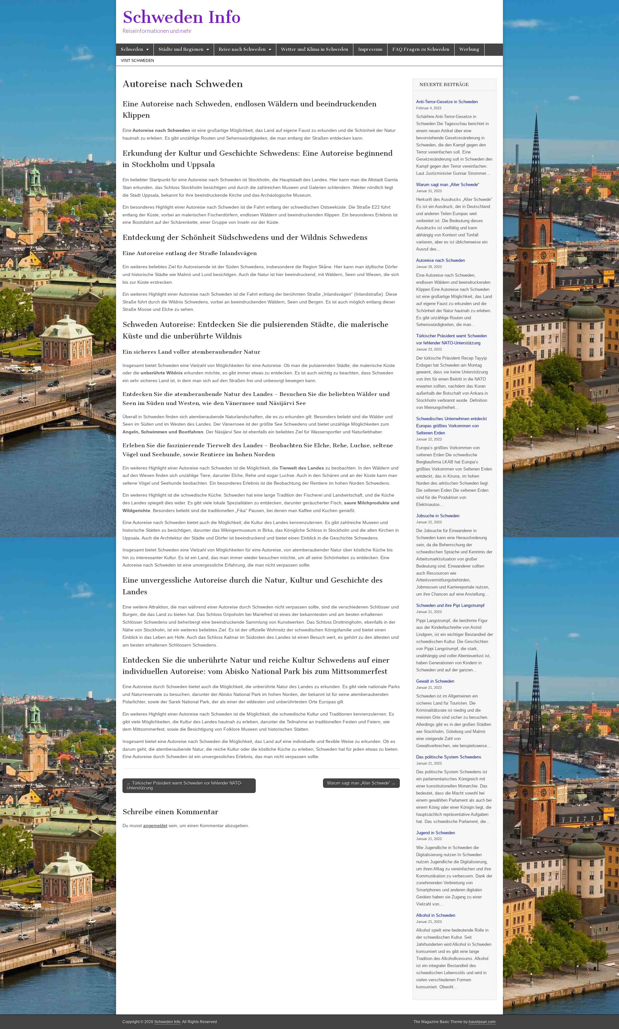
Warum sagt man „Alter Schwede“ (447, 184)
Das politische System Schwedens (448, 757)
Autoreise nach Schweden (440, 260)
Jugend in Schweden (435, 832)
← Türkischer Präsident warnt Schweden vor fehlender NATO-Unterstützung (184, 786)
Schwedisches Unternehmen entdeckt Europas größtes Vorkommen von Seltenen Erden (451, 425)
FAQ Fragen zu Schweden (420, 49)
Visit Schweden (137, 60)
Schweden (132, 49)
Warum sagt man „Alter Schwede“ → (361, 783)
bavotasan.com (482, 1022)
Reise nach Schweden (242, 49)
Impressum (370, 49)
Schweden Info (182, 17)
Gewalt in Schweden (435, 681)
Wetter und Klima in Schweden (314, 49)
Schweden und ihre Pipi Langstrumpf (450, 605)
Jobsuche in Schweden (437, 515)
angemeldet (155, 825)
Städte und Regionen (181, 49)
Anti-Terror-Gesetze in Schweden (447, 101)
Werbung (469, 49)
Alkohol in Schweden (435, 915)
